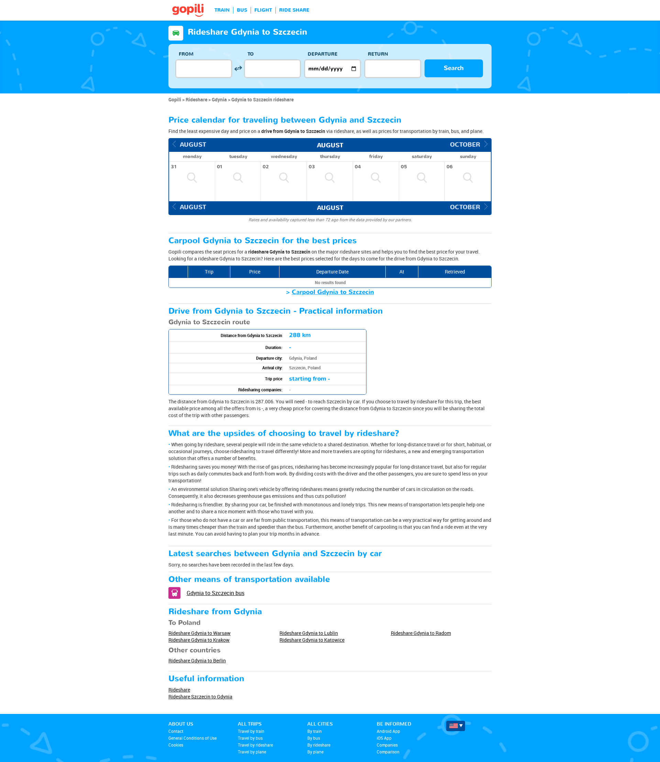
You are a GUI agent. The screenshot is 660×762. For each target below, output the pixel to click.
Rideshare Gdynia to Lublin (308, 633)
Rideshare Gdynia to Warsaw (199, 633)
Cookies (175, 745)
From (186, 54)
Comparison (388, 751)
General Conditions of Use (192, 738)
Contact (175, 731)
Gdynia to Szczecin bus (215, 593)
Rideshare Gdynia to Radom (421, 633)
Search (454, 68)
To (251, 54)
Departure (323, 54)
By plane (315, 751)
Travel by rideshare (255, 745)
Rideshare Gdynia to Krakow (199, 640)
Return (378, 54)
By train (314, 731)
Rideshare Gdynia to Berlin (197, 660)
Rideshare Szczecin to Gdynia (200, 696)
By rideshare (318, 745)
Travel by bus (250, 738)
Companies (387, 745)
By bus (313, 738)
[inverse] (238, 69)
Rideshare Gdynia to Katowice (311, 640)
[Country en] (455, 726)
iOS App (384, 738)
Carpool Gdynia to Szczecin (333, 292)
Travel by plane (252, 751)
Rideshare (179, 689)
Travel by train (251, 731)
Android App (388, 731)
